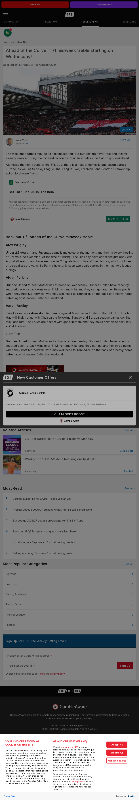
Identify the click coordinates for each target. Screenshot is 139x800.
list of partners (78, 781)
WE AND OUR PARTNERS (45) (70, 741)
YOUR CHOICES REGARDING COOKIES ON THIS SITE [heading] (22, 743)
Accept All (117, 744)
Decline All (117, 752)
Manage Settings (117, 760)
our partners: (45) (69, 747)
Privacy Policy (10, 796)
